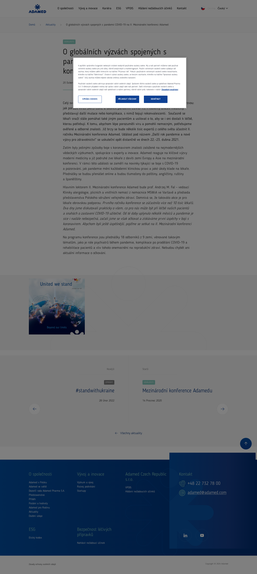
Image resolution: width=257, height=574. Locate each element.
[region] (130, 82)
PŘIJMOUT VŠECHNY (127, 99)
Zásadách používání (170, 90)
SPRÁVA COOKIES (90, 99)
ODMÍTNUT (156, 99)
